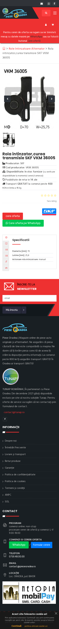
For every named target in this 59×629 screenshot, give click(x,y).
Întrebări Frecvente (15, 448)
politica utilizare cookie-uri (36, 626)
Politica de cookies (15, 481)
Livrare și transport (15, 454)
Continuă (16, 626)
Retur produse (12, 461)
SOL (7, 502)
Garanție (9, 468)
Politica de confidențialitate (20, 475)
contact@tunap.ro (14, 412)
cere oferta (13, 216)
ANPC (8, 495)
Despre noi (11, 441)
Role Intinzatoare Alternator (27, 48)
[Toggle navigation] (55, 14)
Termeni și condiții (15, 488)
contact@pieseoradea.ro (22, 567)
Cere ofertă (34, 41)
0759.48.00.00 (17, 557)
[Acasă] (3, 48)
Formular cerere (41, 545)
